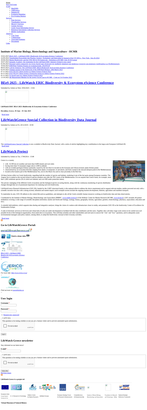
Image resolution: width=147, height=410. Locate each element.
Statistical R (15, 12)
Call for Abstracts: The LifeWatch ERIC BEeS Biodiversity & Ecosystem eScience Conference (41, 68)
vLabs (8, 6)
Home (8, 3)
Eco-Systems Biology (18, 16)
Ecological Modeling (18, 14)
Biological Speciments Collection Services (25, 30)
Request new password (11, 315)
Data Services (16, 20)
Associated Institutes (18, 39)
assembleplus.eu (18, 290)
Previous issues (6, 373)
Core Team (15, 35)
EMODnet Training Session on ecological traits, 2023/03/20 (29, 66)
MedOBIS (14, 8)
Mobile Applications (18, 32)
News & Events (11, 4)
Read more (5, 114)
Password (5, 309)
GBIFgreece (15, 10)
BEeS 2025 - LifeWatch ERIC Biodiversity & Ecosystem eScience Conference (36, 56)
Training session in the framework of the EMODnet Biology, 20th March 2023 (36, 70)
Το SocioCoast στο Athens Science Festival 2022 (26, 75)
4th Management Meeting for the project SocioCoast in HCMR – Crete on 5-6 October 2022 (40, 77)
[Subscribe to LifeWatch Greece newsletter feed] (2, 375)
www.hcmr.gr (118, 198)
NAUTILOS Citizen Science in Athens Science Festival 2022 (30, 72)
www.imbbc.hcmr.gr (70, 198)
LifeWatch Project (14, 151)
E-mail (4, 349)
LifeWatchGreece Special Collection (16, 144)
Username (5, 303)
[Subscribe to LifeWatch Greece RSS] (2, 220)
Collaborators (15, 37)
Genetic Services (17, 26)
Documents (15, 41)
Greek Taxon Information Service (22, 28)
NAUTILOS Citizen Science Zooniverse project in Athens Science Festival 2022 (36, 73)
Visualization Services (18, 22)
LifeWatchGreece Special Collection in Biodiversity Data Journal (48, 120)
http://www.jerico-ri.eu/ (19, 273)
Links (8, 43)
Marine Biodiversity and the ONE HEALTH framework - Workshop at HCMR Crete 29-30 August (43, 60)
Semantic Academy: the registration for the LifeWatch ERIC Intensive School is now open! (40, 62)
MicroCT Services (17, 24)
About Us (9, 34)
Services (9, 18)
